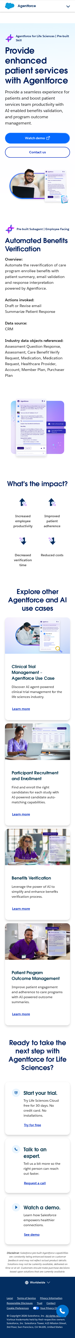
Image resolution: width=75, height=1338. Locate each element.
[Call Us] (62, 1311)
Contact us (37, 152)
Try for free (32, 1125)
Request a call (35, 1183)
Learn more (21, 709)
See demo (32, 1234)
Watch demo (35, 138)
